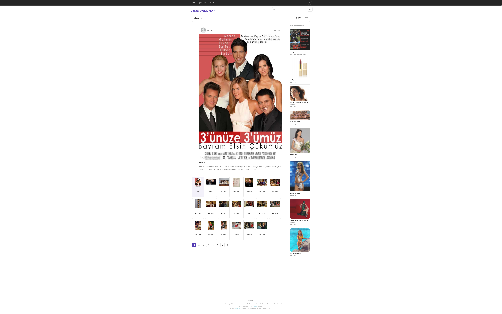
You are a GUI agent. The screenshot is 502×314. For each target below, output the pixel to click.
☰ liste (305, 18)
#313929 (223, 213)
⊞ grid (298, 18)
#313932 (262, 213)
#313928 (211, 213)
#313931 (249, 213)
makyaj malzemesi (296, 80)
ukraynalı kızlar (295, 193)
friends (197, 18)
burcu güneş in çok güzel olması (299, 103)
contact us (238, 308)
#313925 (262, 192)
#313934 (198, 235)
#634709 (223, 192)
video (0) (213, 3)
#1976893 (236, 192)
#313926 (275, 192)
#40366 (198, 192)
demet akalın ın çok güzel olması (299, 221)
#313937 (236, 235)
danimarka (293, 154)
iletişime (255, 306)
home (194, 3)
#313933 (275, 213)
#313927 (198, 213)
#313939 (262, 235)
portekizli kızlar (295, 253)
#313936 (223, 235)
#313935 (211, 235)
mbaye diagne (295, 52)
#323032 (249, 192)
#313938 (249, 235)
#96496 (211, 192)
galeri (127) (203, 3)
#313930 (236, 213)
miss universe (295, 121)
